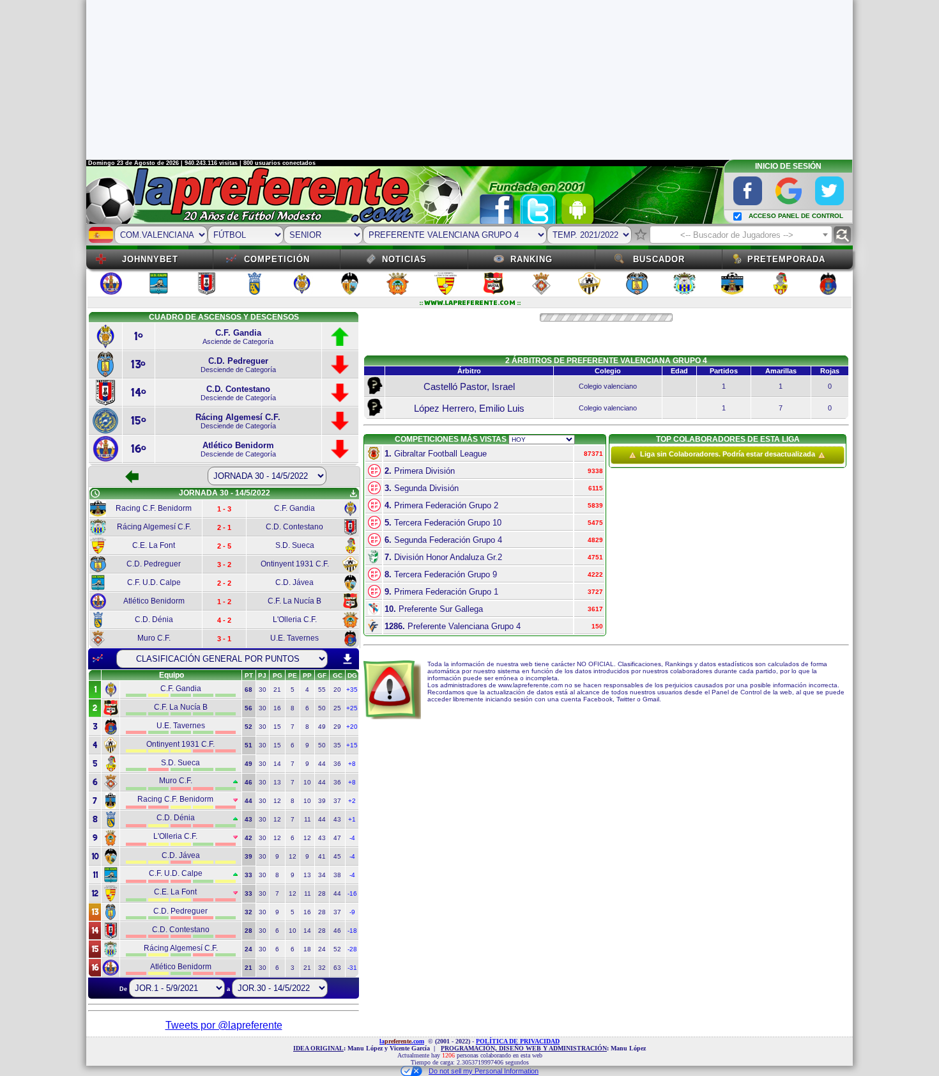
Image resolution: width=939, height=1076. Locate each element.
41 (322, 856)
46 (337, 930)
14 (277, 763)
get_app (353, 493)
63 (337, 967)
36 (337, 763)
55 (322, 689)
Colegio (608, 371)
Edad (679, 371)
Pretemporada (786, 259)
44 (322, 763)
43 (337, 819)
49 (322, 726)
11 (307, 819)
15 (277, 726)
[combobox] (741, 235)
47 (337, 837)
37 (337, 800)
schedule (95, 493)
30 (262, 689)
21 (277, 689)
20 (337, 689)
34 (322, 874)
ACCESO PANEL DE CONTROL (796, 215)
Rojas (829, 371)
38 (337, 874)
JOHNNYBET (150, 259)
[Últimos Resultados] (98, 658)
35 (337, 745)
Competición (277, 259)
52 (337, 949)
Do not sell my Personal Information (483, 1071)
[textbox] (741, 235)
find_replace (842, 235)
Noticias (404, 259)
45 (337, 856)
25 (337, 708)
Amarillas (781, 371)
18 (307, 949)
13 (277, 782)
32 (322, 967)
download (347, 659)
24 (322, 949)
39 (322, 800)
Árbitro (469, 371)
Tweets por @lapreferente (223, 1025)
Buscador (659, 259)
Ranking (531, 259)
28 (322, 893)
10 (307, 782)
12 (277, 800)
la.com (401, 1041)
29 (337, 726)
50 (322, 708)
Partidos (724, 371)
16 (277, 708)
